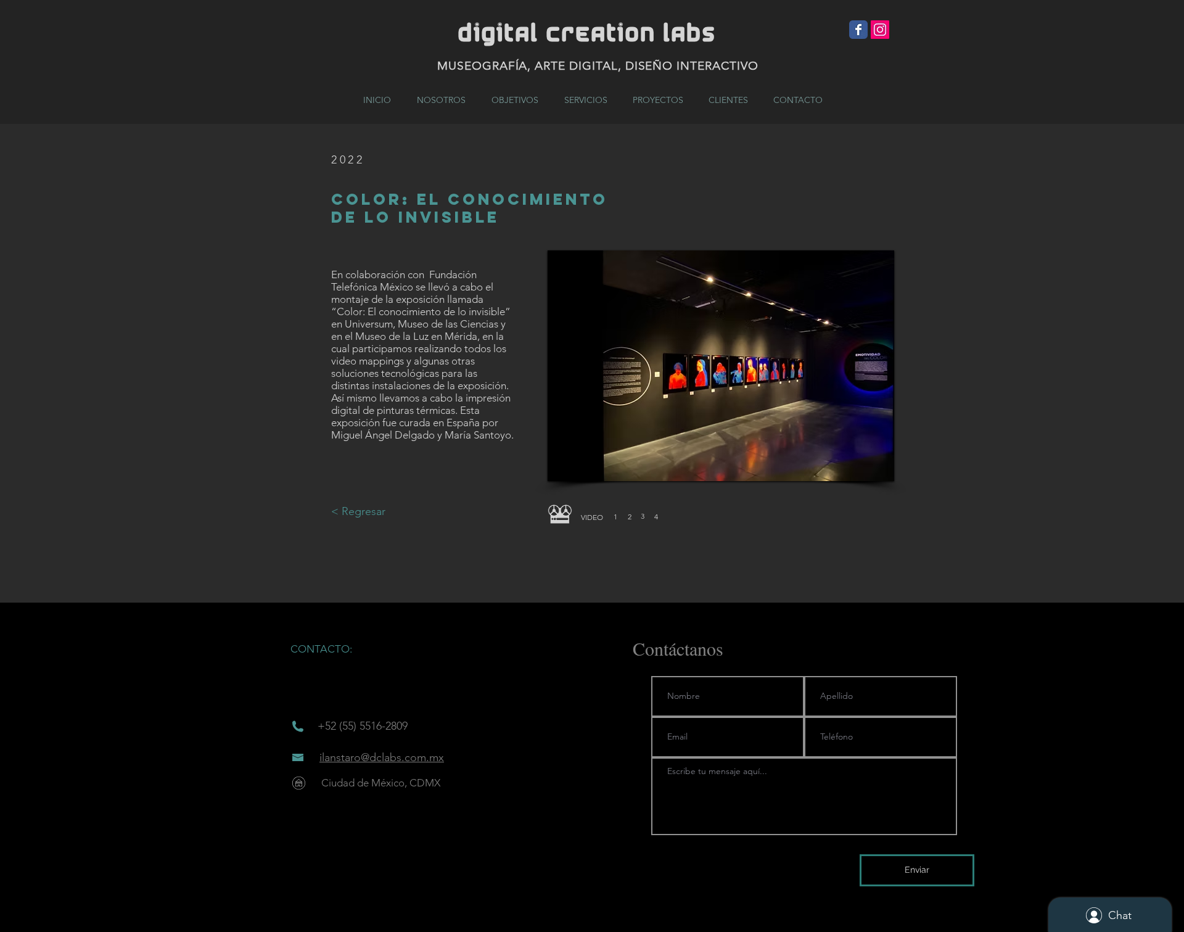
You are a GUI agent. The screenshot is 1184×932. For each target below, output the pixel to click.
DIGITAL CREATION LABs (587, 33)
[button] (592, 517)
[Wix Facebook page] (858, 29)
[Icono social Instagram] (880, 29)
